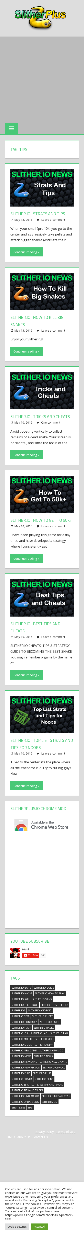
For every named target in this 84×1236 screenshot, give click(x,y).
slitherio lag (39, 1033)
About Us (23, 1137)
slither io (61, 1005)
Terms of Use (65, 1131)
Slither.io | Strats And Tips (37, 213)
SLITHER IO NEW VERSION (26, 1067)
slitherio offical (54, 1067)
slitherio (47, 1005)
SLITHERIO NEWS (43, 1056)
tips (30, 1107)
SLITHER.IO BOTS (21, 987)
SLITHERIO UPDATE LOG (25, 1102)
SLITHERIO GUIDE (50, 1022)
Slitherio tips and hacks (47, 1085)
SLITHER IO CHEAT (42, 1016)
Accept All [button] (39, 1226)
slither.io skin (21, 999)
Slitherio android (40, 1010)
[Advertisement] (42, 79)
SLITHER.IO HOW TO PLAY (49, 993)
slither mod (49, 1102)
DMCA (11, 1137)
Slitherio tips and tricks (27, 1090)
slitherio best (20, 1016)
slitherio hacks (44, 1027)
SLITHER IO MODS (22, 1044)
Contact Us (40, 1137)
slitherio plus (42, 1073)
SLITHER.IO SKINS (42, 999)
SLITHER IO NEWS (21, 1056)
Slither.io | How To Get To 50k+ (41, 520)
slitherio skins (44, 1079)
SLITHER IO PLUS (21, 1073)
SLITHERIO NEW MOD (51, 1050)
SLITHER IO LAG (59, 1033)
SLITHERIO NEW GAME (24, 1050)
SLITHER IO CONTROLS (24, 1022)
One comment (50, 422)
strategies (18, 1107)
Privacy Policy (44, 1131)
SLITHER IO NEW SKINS (24, 1062)
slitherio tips (20, 1085)
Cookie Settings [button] (17, 1226)
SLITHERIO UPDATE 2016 (56, 1096)
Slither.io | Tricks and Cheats (40, 416)
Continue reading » (26, 252)
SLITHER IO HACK (21, 1027)
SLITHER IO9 (18, 1010)
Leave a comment (53, 220)
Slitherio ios (20, 1033)
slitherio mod (44, 1039)
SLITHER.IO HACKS (22, 993)
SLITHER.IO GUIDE (44, 987)
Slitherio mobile (22, 1039)
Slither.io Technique (25, 1005)
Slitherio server (22, 1079)
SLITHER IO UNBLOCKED (25, 1096)
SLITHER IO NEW (43, 1044)
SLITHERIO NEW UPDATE (53, 1062)
